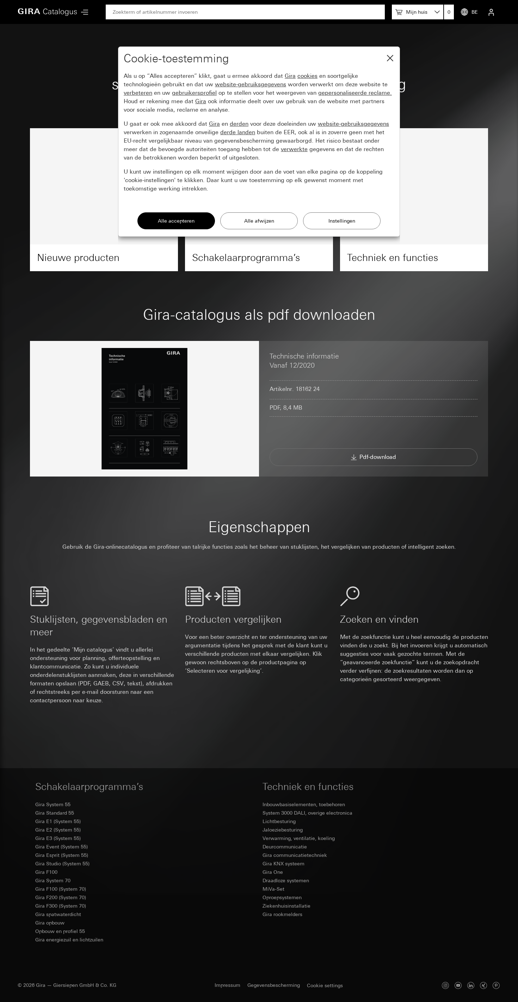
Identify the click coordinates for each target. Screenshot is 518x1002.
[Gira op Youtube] (458, 985)
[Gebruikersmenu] (491, 12)
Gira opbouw (49, 923)
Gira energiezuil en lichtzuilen (69, 939)
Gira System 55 (52, 804)
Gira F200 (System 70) (60, 897)
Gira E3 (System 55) (58, 838)
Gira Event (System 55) (61, 846)
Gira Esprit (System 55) (61, 855)
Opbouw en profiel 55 (60, 931)
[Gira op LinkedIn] (471, 985)
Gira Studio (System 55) (62, 863)
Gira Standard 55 (54, 813)
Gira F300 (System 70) (60, 906)
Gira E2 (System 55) (58, 830)
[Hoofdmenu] (83, 12)
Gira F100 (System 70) (60, 889)
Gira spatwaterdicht (58, 914)
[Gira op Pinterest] (496, 985)
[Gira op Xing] (483, 985)
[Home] (48, 12)
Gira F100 (46, 872)
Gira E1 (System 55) (58, 821)
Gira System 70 (52, 880)
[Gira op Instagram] (445, 985)
